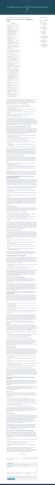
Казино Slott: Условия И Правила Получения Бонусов (44, 33)
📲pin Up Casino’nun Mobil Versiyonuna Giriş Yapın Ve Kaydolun (12, 91)
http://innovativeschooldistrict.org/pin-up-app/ (19, 133)
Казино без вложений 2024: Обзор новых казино (45, 41)
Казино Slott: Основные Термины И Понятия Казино (45, 28)
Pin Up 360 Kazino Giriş (12, 54)
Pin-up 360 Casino (11, 49)
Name (8, 473)
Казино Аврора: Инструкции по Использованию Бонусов (45, 37)
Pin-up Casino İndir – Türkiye (12, 74)
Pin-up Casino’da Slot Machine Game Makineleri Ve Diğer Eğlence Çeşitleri (13, 46)
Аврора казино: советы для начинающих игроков (45, 23)
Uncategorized (27, 5)
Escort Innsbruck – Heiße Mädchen (45, 20)
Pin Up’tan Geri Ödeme (12, 96)
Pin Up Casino (10, 53)
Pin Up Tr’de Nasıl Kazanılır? (12, 87)
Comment (9, 466)
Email (18, 473)
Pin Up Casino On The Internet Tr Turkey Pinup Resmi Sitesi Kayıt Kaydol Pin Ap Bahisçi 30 (29, 458)
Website (29, 473)
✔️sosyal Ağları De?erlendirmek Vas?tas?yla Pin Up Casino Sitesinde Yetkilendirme (13, 31)
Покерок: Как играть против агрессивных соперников (45, 45)
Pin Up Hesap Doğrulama (12, 33)
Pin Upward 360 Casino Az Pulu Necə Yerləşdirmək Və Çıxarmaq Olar (13, 43)
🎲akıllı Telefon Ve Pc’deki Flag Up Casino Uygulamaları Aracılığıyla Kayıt (13, 67)
